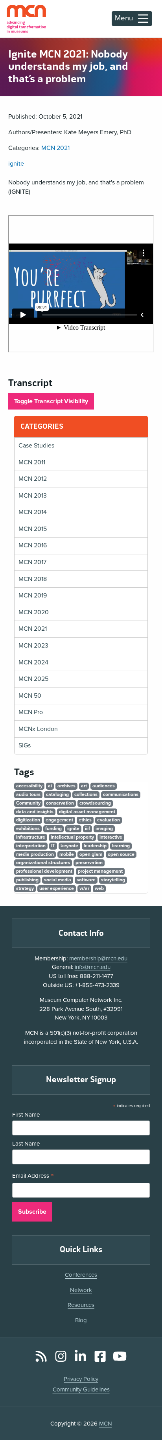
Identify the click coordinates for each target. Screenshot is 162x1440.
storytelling (113, 879)
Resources (81, 1304)
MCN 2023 (33, 646)
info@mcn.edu (92, 967)
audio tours (28, 794)
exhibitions (28, 828)
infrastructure (30, 837)
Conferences (81, 1274)
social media (57, 879)
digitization (28, 820)
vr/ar (84, 888)
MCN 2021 (55, 148)
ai (50, 786)
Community (28, 803)
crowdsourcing (95, 803)
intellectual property (72, 837)
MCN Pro (30, 712)
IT (53, 845)
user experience (56, 888)
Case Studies (36, 445)
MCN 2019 (32, 595)
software (86, 879)
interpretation (31, 845)
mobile (66, 854)
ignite (16, 164)
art (84, 786)
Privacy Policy (81, 1378)
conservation (60, 803)
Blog (81, 1320)
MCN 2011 (31, 462)
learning (121, 845)
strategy (25, 888)
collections (86, 794)
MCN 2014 (32, 512)
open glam (90, 854)
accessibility (29, 786)
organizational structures (43, 862)
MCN (105, 1423)
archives (66, 786)
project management (100, 871)
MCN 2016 (32, 545)
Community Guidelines (81, 1389)
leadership (95, 845)
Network (81, 1290)
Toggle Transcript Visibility (51, 401)
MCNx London (38, 729)
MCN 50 (29, 696)
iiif (87, 828)
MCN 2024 (33, 662)
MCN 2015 (32, 529)
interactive (110, 837)
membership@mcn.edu (98, 958)
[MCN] (26, 19)
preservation (89, 862)
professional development (44, 871)
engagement (59, 820)
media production (35, 854)
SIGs (24, 745)
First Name (26, 1114)
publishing (27, 879)
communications (120, 794)
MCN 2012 (32, 479)
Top (144, 1412)
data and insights (34, 811)
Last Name (26, 1143)
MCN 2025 (33, 679)
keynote (69, 845)
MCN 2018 (32, 579)
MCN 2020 (33, 612)
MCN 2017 (32, 562)
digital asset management (87, 811)
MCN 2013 (32, 496)
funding (53, 828)
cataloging (57, 794)
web (99, 888)
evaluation (108, 820)
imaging (104, 828)
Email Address (33, 1176)
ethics (85, 820)
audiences (103, 786)
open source (121, 854)
